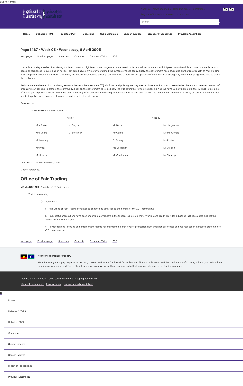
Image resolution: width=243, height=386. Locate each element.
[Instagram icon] (199, 277)
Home (26, 33)
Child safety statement (61, 278)
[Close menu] (1, 293)
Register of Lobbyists (152, 14)
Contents (79, 56)
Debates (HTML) (45, 33)
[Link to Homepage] (42, 14)
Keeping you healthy (86, 278)
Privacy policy (53, 284)
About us (145, 8)
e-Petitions (199, 8)
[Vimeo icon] (219, 277)
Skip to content (8, 1)
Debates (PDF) (68, 33)
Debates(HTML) (98, 56)
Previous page (45, 56)
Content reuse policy (32, 284)
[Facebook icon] (206, 277)
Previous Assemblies (189, 33)
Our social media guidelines (78, 284)
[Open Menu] (225, 9)
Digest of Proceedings (160, 33)
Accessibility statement (33, 278)
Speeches (63, 56)
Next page (26, 56)
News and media (162, 8)
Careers (170, 14)
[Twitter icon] (213, 277)
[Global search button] (218, 21)
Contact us (183, 14)
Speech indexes (132, 33)
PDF (114, 56)
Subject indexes (109, 33)
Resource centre (182, 8)
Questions (88, 33)
